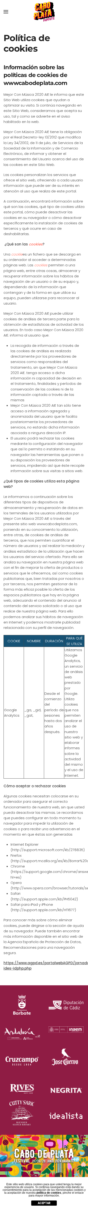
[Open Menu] (6, 11)
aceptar (44, 1203)
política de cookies (48, 1192)
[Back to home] (44, 12)
